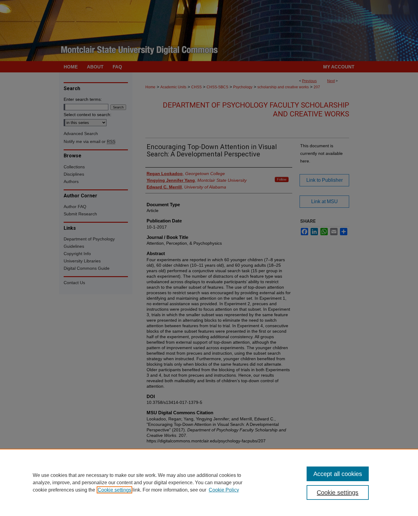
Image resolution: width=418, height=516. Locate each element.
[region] (209, 482)
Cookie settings (114, 489)
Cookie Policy (224, 489)
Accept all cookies (337, 473)
